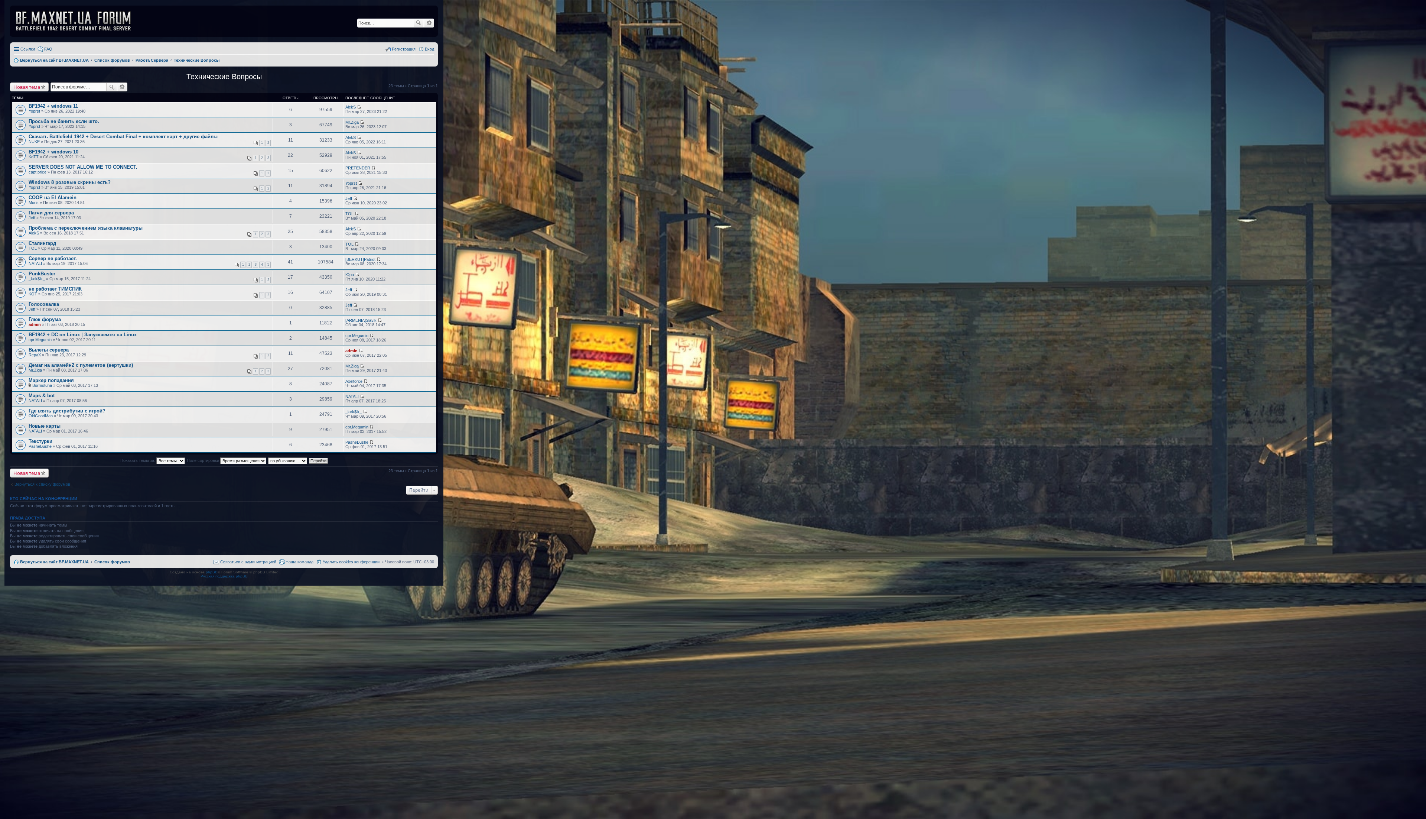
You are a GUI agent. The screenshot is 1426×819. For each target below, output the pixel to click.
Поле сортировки (203, 460)
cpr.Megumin (40, 339)
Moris (34, 202)
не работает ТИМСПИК (55, 289)
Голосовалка (44, 304)
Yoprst (34, 111)
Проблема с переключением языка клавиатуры (86, 228)
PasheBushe (40, 446)
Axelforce (353, 381)
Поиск (418, 23)
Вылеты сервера (49, 350)
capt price (37, 172)
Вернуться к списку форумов (42, 484)
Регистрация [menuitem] (404, 49)
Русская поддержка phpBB (224, 576)
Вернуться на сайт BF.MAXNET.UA (54, 562)
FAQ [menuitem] (48, 49)
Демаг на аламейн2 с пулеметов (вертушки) (81, 365)
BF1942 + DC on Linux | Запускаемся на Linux (83, 334)
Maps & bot (42, 395)
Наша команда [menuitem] (299, 562)
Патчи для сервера (51, 213)
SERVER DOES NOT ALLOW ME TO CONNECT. (83, 167)
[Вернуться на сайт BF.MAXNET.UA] (78, 21)
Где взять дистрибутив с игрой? (67, 411)
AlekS (350, 107)
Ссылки (27, 49)
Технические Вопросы (224, 76)
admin (35, 324)
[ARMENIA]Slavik (361, 320)
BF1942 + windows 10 (53, 152)
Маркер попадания (51, 380)
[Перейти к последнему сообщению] (359, 107)
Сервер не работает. (53, 258)
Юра (349, 274)
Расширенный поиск (429, 23)
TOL (349, 213)
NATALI (35, 263)
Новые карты (45, 426)
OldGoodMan (41, 416)
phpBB (212, 572)
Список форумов (112, 562)
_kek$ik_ (37, 278)
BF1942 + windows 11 (53, 106)
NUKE (34, 141)
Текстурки (40, 441)
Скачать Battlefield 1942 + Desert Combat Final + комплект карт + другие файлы (123, 136)
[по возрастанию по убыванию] (288, 460)
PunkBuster (42, 273)
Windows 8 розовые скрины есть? (70, 182)
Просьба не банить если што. (64, 121)
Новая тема (26, 87)
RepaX (35, 355)
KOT (33, 294)
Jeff (348, 198)
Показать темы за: (138, 460)
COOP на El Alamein (52, 197)
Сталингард (42, 243)
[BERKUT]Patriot (360, 259)
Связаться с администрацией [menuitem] (248, 562)
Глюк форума (45, 319)
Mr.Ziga (352, 122)
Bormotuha (42, 385)
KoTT (34, 157)
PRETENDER (357, 168)
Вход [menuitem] (429, 49)
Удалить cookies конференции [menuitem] (351, 562)
